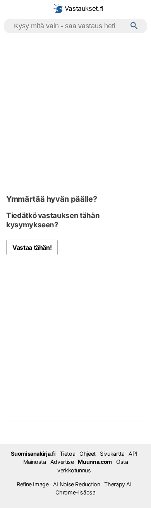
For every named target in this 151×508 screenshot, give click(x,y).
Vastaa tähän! (31, 247)
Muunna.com (95, 461)
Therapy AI (117, 484)
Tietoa (67, 453)
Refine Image (33, 484)
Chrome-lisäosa (75, 492)
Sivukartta (112, 453)
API (133, 453)
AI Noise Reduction (76, 484)
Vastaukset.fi (83, 8)
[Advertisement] (75, 112)
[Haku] (134, 26)
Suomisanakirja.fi (33, 453)
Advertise (62, 461)
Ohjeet (87, 453)
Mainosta (34, 461)
